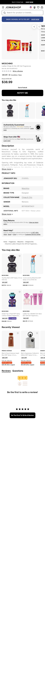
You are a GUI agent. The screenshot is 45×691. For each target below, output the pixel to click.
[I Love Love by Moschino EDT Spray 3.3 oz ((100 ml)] (40, 256)
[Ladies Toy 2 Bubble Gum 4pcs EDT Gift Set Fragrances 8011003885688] (40, 292)
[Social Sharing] (34, 27)
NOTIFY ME (22, 93)
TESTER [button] (13, 318)
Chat (14, 234)
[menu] (3, 7)
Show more (6, 169)
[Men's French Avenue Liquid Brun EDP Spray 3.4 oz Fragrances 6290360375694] (17, 333)
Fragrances (12, 242)
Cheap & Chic (29, 242)
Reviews (6, 371)
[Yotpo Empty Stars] (7, 71)
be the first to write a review (22, 415)
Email (9, 234)
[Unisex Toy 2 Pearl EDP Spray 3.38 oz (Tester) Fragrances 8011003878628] (19, 292)
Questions (17, 371)
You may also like (9, 100)
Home (5, 242)
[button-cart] (42, 7)
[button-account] (34, 7)
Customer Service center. (33, 234)
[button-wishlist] (38, 7)
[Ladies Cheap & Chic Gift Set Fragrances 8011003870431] (39, 27)
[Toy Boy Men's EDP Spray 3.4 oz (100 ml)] (19, 256)
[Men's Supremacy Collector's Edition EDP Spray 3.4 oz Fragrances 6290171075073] (37, 333)
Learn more (6, 141)
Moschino (20, 242)
